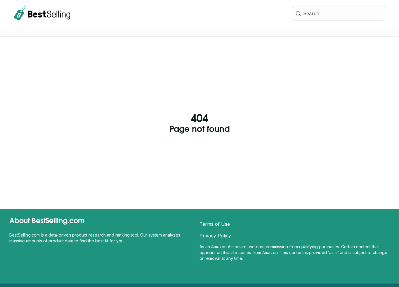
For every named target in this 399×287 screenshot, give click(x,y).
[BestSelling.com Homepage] (42, 13)
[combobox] (338, 13)
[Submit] (297, 13)
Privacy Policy (215, 236)
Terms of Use (215, 224)
